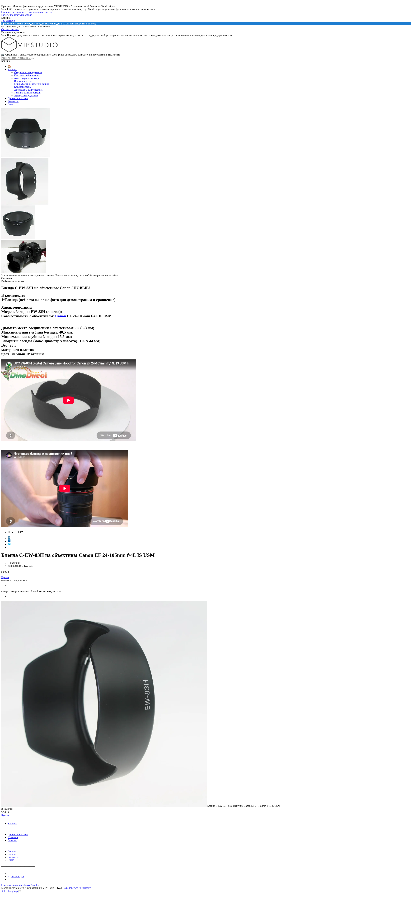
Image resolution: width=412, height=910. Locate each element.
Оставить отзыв (10, 29)
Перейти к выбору (86, 23)
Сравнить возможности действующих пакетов (26, 12)
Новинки (13, 837)
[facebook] (9, 541)
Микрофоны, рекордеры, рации (31, 84)
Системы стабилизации (27, 75)
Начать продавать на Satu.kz (16, 15)
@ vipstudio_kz (16, 876)
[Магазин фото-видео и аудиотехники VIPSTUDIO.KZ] (29, 51)
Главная (12, 851)
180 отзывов (8, 20)
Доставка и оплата (18, 98)
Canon (60, 316)
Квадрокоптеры (22, 86)
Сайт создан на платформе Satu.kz (20, 885)
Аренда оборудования (26, 95)
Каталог (12, 69)
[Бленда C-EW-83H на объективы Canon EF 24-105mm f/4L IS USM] (104, 805)
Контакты (13, 101)
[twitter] (9, 544)
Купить (5, 577)
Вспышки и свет (23, 81)
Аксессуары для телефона (28, 89)
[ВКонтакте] (9, 538)
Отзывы (12, 840)
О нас (11, 104)
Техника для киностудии (27, 92)
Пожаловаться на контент (76, 888)
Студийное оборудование (28, 72)
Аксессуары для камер (26, 78)
